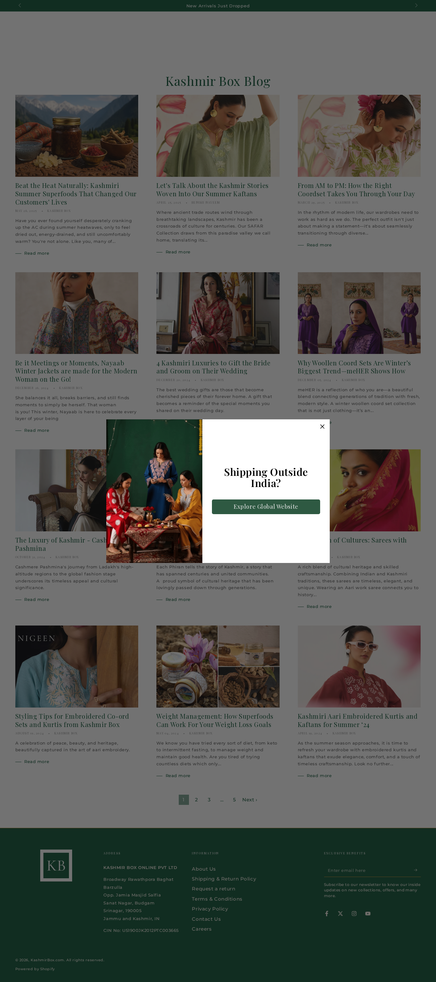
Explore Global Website (266, 506)
